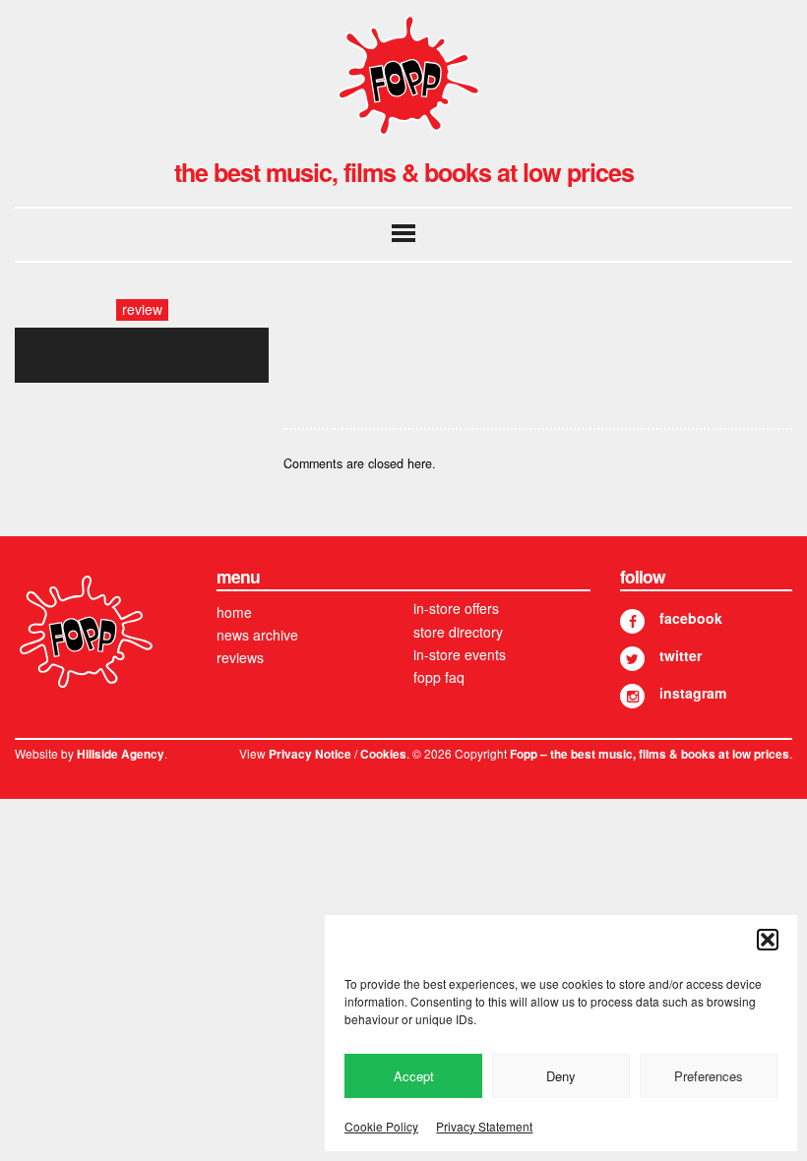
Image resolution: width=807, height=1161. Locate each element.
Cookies (383, 754)
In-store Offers (456, 608)
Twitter (680, 655)
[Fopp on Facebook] (632, 621)
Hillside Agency (120, 754)
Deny (561, 1076)
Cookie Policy (381, 1126)
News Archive (257, 634)
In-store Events (459, 654)
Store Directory (458, 632)
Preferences (708, 1076)
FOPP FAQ (439, 677)
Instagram (692, 693)
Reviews (240, 657)
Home (234, 612)
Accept (414, 1076)
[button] (767, 939)
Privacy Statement (484, 1126)
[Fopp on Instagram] (632, 696)
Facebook (690, 618)
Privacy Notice (310, 754)
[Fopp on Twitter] (632, 658)
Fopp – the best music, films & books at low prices (649, 754)
